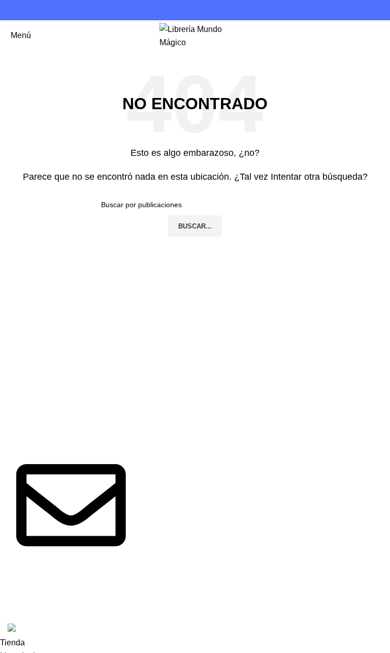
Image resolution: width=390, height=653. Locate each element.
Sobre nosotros (163, 423)
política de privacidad (174, 461)
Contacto (152, 442)
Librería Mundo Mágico (77, 606)
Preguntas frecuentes (302, 404)
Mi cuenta (281, 472)
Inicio (145, 404)
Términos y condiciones (307, 423)
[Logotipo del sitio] (195, 34)
